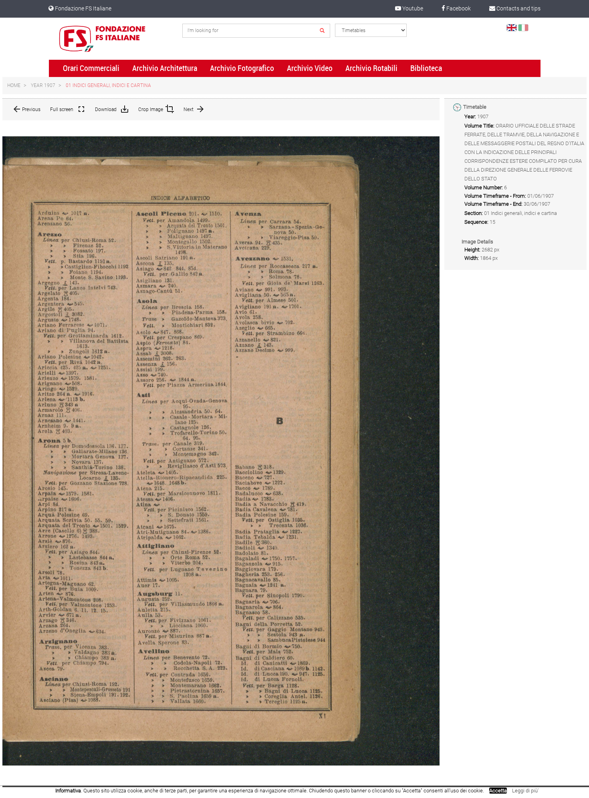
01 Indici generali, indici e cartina (108, 85)
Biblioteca (426, 68)
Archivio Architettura (164, 68)
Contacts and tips (518, 8)
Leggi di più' (525, 791)
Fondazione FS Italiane (82, 8)
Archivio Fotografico (242, 68)
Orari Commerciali (91, 68)
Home (13, 85)
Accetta (498, 791)
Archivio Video (310, 68)
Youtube (412, 8)
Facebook (458, 8)
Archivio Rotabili (371, 68)
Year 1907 (43, 85)
